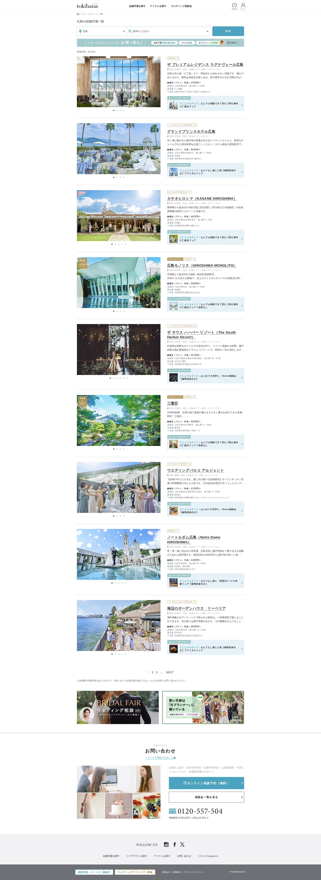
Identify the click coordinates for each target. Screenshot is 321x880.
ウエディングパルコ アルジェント (195, 470)
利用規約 (177, 872)
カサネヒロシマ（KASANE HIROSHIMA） (202, 198)
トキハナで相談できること (159, 757)
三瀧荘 (172, 403)
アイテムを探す (158, 6)
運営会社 (166, 872)
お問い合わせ (184, 856)
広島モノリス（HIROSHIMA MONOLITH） (202, 265)
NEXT (170, 672)
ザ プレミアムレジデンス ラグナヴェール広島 (205, 64)
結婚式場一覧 (92, 14)
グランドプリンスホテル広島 (191, 131)
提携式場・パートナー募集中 (94, 872)
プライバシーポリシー (193, 872)
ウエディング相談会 (181, 6)
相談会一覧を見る (206, 797)
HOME (82, 14)
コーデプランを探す (136, 856)
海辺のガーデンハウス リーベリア (196, 608)
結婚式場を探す (137, 6)
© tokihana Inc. (238, 871)
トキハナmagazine (208, 856)
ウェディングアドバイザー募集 (135, 872)
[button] (113, 110)
